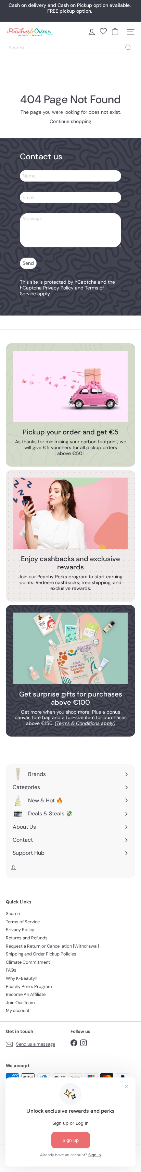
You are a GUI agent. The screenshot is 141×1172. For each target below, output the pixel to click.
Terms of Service (23, 922)
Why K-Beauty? (21, 978)
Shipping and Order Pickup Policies (41, 954)
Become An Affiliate (26, 994)
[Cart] (115, 32)
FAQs (11, 970)
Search (13, 913)
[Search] (128, 47)
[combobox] (70, 47)
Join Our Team (20, 1003)
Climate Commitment (28, 962)
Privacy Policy (58, 288)
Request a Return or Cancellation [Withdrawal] (52, 946)
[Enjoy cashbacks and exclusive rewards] (70, 513)
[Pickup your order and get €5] (70, 386)
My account (17, 1010)
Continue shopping (70, 121)
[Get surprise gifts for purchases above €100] (70, 648)
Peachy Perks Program (29, 986)
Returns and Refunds (27, 938)
